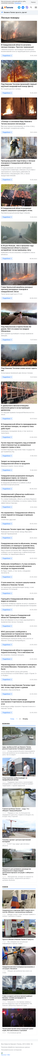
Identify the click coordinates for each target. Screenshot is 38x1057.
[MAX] (26, 7)
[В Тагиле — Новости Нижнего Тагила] (8, 7)
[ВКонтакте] (22, 7)
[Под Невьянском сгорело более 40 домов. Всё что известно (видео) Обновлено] (19, 314)
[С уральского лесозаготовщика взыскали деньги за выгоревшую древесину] (19, 393)
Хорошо (33, 2)
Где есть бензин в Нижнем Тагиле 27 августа (17, 939)
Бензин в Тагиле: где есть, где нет (15, 12)
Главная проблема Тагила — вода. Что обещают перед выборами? (15, 809)
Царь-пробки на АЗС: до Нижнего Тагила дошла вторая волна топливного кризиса (16, 748)
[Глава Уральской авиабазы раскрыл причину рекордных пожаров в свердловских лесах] (19, 274)
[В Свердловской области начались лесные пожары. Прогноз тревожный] (19, 32)
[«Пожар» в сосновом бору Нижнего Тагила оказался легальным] (19, 108)
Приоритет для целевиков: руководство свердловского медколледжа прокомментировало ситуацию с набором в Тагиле (17, 871)
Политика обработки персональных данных (15, 1047)
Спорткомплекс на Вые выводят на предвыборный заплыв (14, 779)
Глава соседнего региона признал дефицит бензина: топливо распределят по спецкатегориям (17, 997)
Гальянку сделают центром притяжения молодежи (16, 840)
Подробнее (17, 3)
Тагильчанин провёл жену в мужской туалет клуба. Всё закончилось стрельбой (17, 1029)
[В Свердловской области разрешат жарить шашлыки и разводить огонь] (19, 195)
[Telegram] (19, 7)
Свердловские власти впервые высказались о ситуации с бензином (18, 967)
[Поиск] (31, 7)
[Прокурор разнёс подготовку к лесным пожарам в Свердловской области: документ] (19, 148)
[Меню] (36, 7)
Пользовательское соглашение (11, 1050)
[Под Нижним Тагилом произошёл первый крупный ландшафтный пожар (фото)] (19, 71)
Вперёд (25, 719)
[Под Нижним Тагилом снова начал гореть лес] (19, 355)
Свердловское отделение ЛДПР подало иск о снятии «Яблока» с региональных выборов (18, 911)
